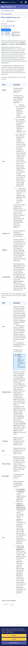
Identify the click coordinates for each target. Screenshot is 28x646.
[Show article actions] (25, 17)
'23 (2, 34)
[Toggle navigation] (25, 2)
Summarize (7, 30)
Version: (3, 21)
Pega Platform (7, 33)
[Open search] (21, 2)
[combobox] (11, 21)
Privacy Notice (9, 630)
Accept (14, 635)
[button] (14, 14)
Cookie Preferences (14, 643)
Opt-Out (14, 639)
